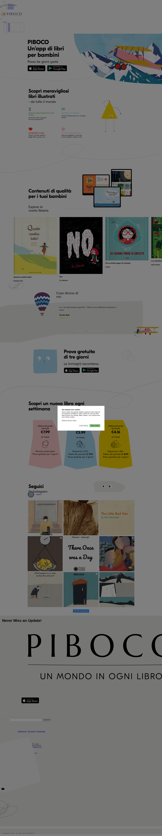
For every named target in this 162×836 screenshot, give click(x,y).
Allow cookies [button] (95, 425)
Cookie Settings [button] (83, 425)
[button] (76, 425)
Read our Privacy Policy (69, 420)
